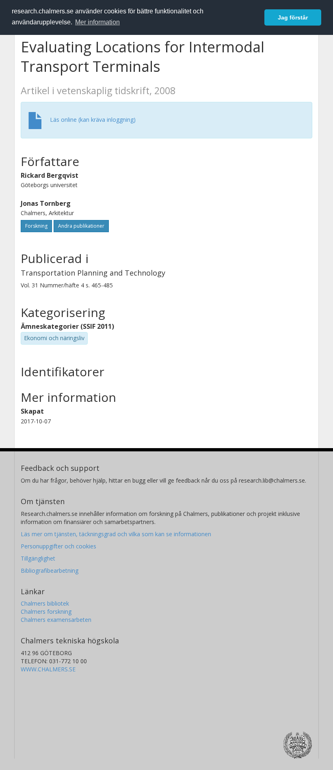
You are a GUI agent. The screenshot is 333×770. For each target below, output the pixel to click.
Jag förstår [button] (293, 17)
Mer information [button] (97, 22)
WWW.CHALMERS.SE (48, 669)
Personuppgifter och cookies (58, 546)
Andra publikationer (81, 225)
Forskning (36, 225)
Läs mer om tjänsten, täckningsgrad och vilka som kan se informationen (116, 534)
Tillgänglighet (38, 558)
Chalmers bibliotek (45, 603)
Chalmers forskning (46, 611)
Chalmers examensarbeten (56, 619)
